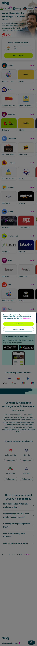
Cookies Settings (18, 329)
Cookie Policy (27, 318)
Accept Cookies (19, 324)
